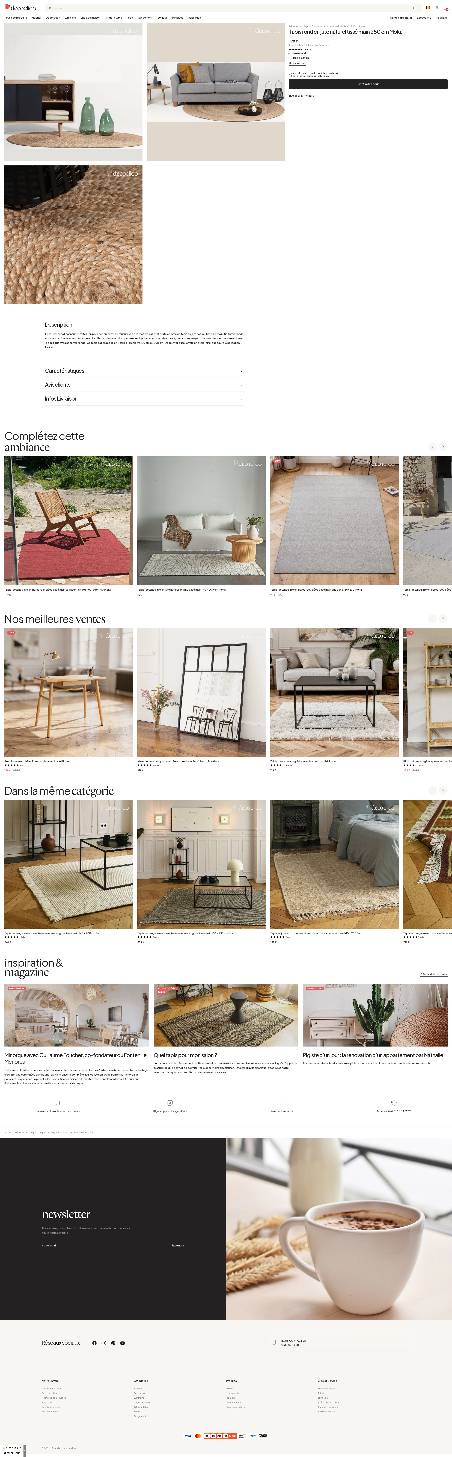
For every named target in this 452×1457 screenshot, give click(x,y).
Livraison (323, 1397)
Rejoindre (178, 1245)
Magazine (442, 17)
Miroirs (229, 1388)
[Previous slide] (432, 447)
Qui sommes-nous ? (53, 1388)
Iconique (162, 17)
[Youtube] (122, 1345)
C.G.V (45, 1448)
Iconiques (231, 1397)
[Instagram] (104, 1345)
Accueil (8, 1132)
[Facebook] (94, 1345)
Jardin (129, 17)
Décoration (53, 17)
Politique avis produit (329, 1402)
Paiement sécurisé (328, 1407)
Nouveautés (232, 1393)
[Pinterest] (113, 1345)
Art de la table (113, 17)
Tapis (307, 26)
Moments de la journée (54, 1397)
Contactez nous (368, 83)
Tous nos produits (15, 17)
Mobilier (36, 17)
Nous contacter (326, 1388)
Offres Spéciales (401, 17)
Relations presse (51, 1407)
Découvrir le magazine (434, 974)
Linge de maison (90, 17)
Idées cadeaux (233, 1402)
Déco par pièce (49, 1393)
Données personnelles (64, 1448)
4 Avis (307, 49)
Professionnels (50, 1411)
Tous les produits (235, 1407)
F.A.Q (321, 1393)
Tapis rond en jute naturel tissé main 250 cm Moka (338, 26)
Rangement (145, 17)
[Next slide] (443, 447)
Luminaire (70, 17)
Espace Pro (424, 17)
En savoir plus (297, 63)
